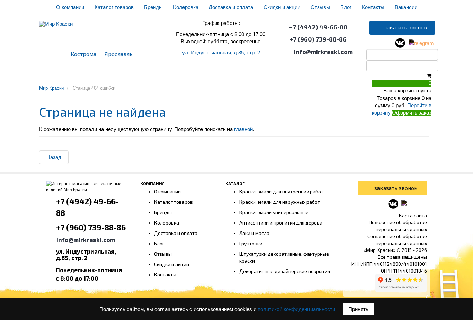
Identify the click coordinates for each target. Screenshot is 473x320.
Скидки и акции (282, 7)
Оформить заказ (411, 113)
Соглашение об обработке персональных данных (397, 239)
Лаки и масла (254, 233)
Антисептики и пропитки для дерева (280, 223)
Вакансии (406, 7)
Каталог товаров (114, 7)
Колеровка (185, 7)
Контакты (373, 7)
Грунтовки (150, 75)
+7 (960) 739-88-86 (318, 39)
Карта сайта (413, 215)
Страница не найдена (102, 111)
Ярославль (119, 54)
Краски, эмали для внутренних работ (281, 191)
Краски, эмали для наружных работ (279, 202)
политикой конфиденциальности (296, 309)
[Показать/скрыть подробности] (429, 76)
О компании (70, 7)
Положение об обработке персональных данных (398, 225)
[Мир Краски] (56, 20)
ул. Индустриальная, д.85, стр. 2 (221, 52)
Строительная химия (351, 75)
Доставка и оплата (231, 7)
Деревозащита (272, 75)
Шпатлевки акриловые (71, 75)
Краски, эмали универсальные (274, 212)
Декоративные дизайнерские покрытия (284, 271)
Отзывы (320, 7)
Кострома (83, 54)
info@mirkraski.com (323, 51)
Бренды (153, 7)
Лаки (307, 75)
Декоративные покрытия (208, 75)
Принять (358, 309)
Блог (345, 7)
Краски (117, 75)
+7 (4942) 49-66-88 (318, 27)
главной (243, 129)
